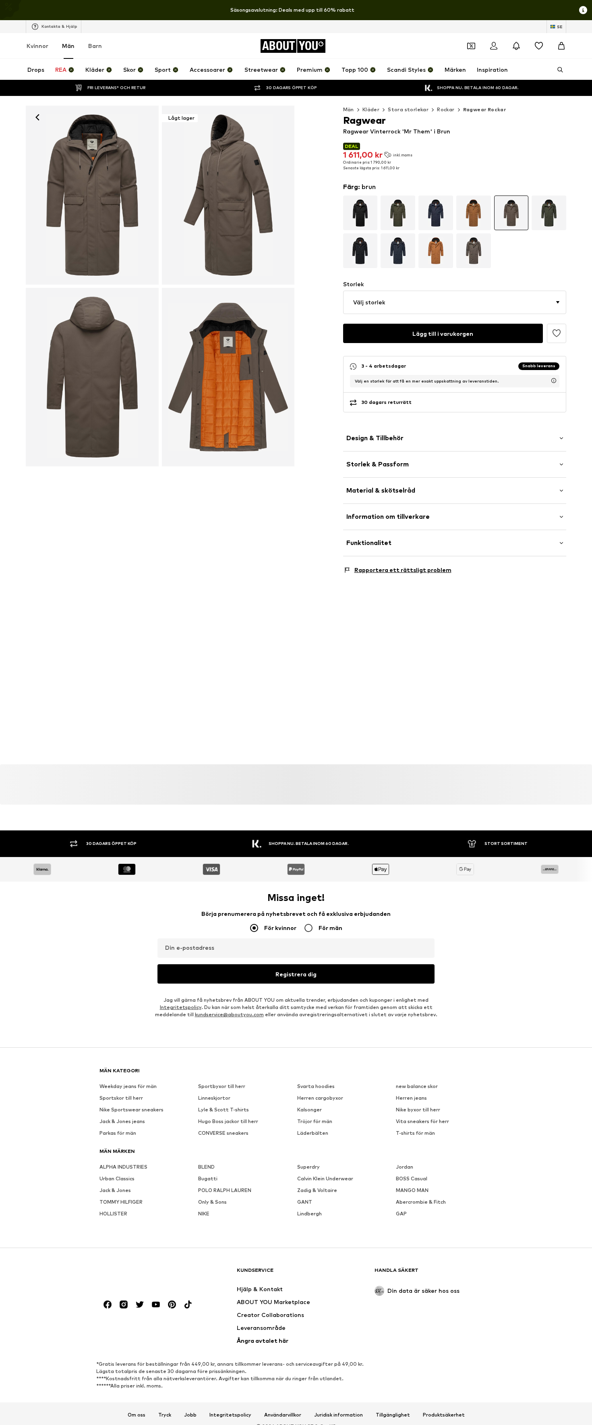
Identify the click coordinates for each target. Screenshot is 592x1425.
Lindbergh (309, 1214)
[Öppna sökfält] (557, 69)
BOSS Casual (411, 1179)
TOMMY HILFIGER (121, 1202)
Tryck (164, 1415)
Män (68, 45)
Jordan (404, 1167)
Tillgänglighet (393, 1415)
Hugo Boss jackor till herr (228, 1122)
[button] (455, 302)
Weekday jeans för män (128, 1087)
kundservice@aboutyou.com (229, 1015)
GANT (304, 1202)
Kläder (370, 109)
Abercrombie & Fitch (421, 1202)
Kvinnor (37, 45)
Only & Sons (212, 1202)
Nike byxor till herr (418, 1110)
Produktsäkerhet (444, 1415)
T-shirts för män (415, 1133)
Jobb (190, 1415)
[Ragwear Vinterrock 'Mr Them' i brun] (92, 377)
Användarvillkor (282, 1415)
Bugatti (207, 1179)
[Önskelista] (539, 46)
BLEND (206, 1167)
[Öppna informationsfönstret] (583, 10)
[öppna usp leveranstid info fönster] (553, 380)
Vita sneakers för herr (422, 1122)
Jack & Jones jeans (122, 1122)
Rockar (445, 109)
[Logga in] (494, 46)
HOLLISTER (113, 1214)
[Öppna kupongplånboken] (471, 46)
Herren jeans (411, 1098)
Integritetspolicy (180, 1008)
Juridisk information (338, 1415)
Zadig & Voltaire (317, 1191)
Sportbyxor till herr (221, 1087)
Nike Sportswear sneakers (131, 1110)
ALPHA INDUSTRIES (123, 1167)
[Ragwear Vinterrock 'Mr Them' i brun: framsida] (92, 195)
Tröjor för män (314, 1122)
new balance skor (417, 1087)
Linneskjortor (214, 1098)
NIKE (203, 1214)
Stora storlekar (408, 109)
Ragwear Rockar (484, 109)
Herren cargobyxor (320, 1098)
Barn (95, 45)
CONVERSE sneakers (223, 1133)
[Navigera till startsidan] (143, 1274)
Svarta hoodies (316, 1087)
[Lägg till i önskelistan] (556, 333)
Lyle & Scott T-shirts (223, 1110)
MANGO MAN (412, 1191)
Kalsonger (309, 1110)
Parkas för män (117, 1133)
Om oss (136, 1415)
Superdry (308, 1167)
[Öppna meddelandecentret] (516, 46)
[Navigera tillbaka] (37, 117)
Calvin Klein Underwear (325, 1179)
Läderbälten (312, 1133)
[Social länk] (107, 1305)
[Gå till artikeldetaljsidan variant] (360, 213)
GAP (401, 1214)
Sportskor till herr (121, 1098)
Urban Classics (117, 1179)
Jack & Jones (115, 1191)
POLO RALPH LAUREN (224, 1191)
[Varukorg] (561, 46)
